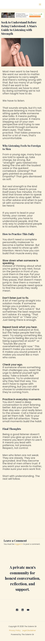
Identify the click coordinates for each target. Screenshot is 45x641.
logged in (19, 544)
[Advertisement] (22, 512)
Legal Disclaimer (29, 630)
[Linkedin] (22, 610)
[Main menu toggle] (40, 4)
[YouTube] (28, 610)
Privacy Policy (15, 630)
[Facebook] (17, 610)
